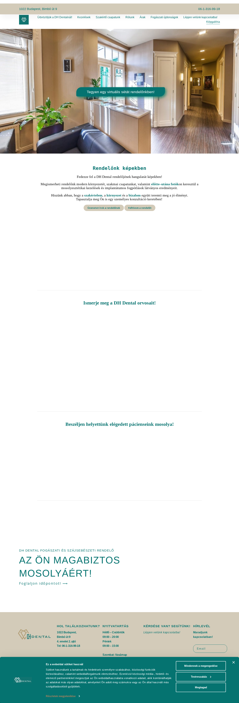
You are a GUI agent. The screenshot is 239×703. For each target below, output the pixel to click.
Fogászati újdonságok (164, 17)
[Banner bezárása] (233, 662)
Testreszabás (199, 676)
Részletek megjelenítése (61, 696)
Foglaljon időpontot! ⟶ (43, 583)
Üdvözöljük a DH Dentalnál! (54, 17)
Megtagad (201, 687)
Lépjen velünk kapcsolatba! (200, 17)
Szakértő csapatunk (108, 17)
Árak (142, 17)
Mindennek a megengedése (200, 665)
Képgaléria (213, 21)
